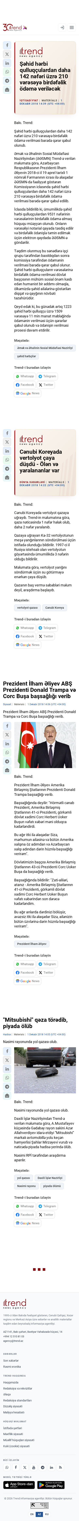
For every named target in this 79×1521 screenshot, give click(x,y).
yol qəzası (23, 1178)
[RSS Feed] (60, 1467)
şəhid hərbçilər (26, 356)
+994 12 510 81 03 (13, 1336)
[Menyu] (71, 27)
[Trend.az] (15, 27)
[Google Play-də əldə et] (51, 1485)
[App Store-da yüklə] (19, 1485)
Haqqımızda (10, 1382)
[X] (24, 1467)
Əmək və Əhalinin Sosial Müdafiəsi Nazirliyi (45, 348)
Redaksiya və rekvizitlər (17, 1388)
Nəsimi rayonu (26, 1186)
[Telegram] (42, 1467)
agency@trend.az (13, 1340)
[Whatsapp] (7, 1467)
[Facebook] (15, 1467)
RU (47, 1514)
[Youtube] (33, 1467)
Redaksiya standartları (17, 1400)
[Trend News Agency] (14, 1304)
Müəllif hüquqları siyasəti (18, 1440)
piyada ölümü (52, 1186)
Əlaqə (7, 1394)
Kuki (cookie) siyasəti (16, 1446)
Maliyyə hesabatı (13, 1412)
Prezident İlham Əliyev (31, 943)
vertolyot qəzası (27, 607)
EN (32, 1514)
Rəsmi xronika (12, 1366)
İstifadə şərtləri (12, 1428)
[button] (7, 45)
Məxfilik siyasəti (13, 1434)
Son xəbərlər (11, 1360)
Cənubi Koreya (54, 607)
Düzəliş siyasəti (12, 1406)
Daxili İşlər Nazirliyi (50, 1178)
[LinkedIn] (51, 1467)
